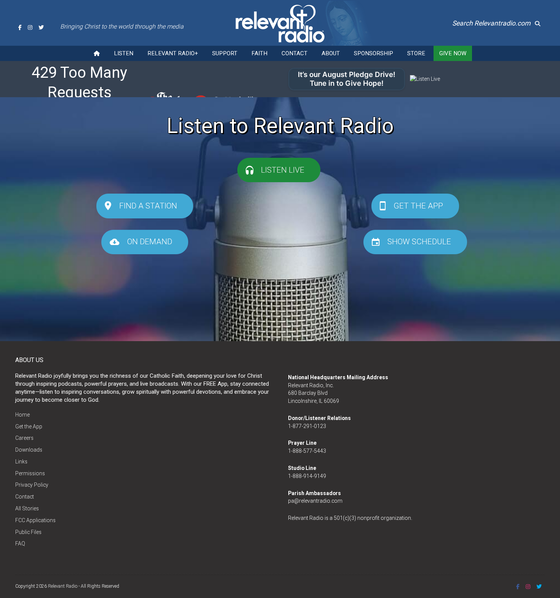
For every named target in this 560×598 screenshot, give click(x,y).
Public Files (28, 532)
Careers (24, 438)
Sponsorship (373, 53)
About (331, 53)
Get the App (28, 426)
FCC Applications (35, 520)
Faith (259, 53)
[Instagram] (30, 27)
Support (224, 53)
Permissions (30, 473)
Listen (123, 53)
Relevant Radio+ (172, 53)
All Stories (27, 508)
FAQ (20, 543)
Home (22, 415)
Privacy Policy (31, 485)
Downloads (28, 450)
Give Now (452, 53)
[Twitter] (41, 27)
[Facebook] (20, 27)
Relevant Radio (62, 586)
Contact (294, 53)
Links (21, 462)
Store (416, 53)
